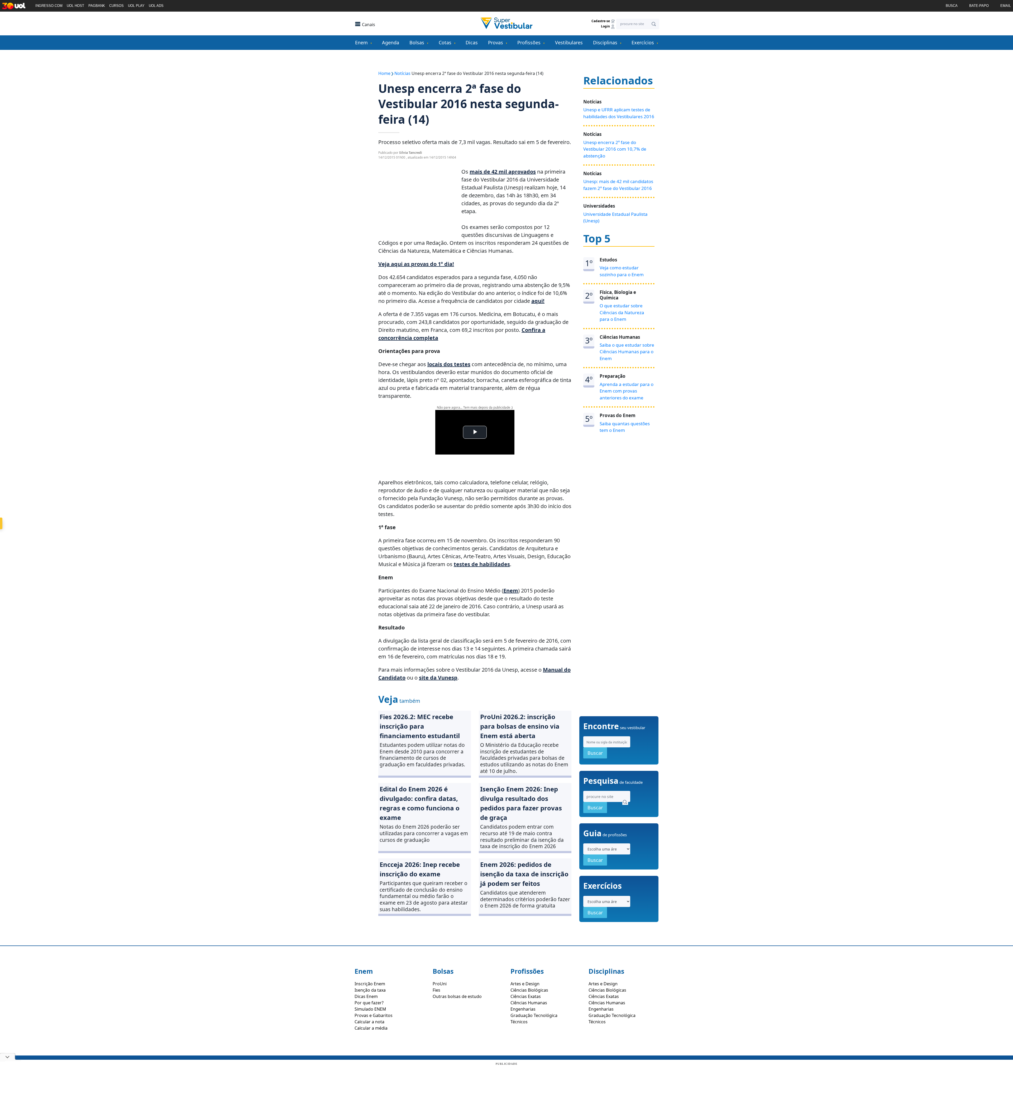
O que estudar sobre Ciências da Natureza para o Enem (622, 312)
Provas (495, 42)
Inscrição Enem (370, 984)
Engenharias (523, 1009)
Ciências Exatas (525, 996)
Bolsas (416, 42)
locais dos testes (448, 364)
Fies (436, 990)
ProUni (440, 984)
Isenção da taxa (370, 990)
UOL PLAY (136, 6)
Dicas (472, 42)
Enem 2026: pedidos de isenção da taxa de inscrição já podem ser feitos (524, 874)
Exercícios (643, 42)
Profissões (529, 42)
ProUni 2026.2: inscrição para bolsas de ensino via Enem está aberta (520, 726)
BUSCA (952, 6)
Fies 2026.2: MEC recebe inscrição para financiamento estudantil (420, 726)
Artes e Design (524, 984)
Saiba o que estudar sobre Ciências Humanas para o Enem (627, 351)
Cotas (445, 42)
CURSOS (116, 6)
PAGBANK (96, 6)
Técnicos (519, 1022)
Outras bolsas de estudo (457, 996)
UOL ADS (156, 6)
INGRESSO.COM (49, 6)
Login (606, 26)
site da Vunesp (438, 677)
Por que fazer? (369, 1003)
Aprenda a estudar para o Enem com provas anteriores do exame (626, 391)
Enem (361, 42)
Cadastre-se (601, 21)
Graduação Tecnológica (533, 1015)
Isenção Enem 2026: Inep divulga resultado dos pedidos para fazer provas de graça (521, 803)
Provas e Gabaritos (374, 1015)
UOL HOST (75, 6)
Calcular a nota (369, 1022)
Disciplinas (605, 42)
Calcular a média (371, 1028)
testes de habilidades (482, 564)
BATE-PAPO (979, 6)
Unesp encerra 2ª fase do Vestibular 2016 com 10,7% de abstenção (614, 149)
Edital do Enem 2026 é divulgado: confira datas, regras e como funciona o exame (420, 803)
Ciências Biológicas (529, 990)
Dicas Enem (366, 996)
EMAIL (1005, 6)
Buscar (595, 753)
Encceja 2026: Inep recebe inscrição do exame (420, 869)
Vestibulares (569, 42)
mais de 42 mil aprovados (503, 171)
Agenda (390, 42)
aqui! (537, 300)
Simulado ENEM (370, 1009)
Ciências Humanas (528, 1003)
